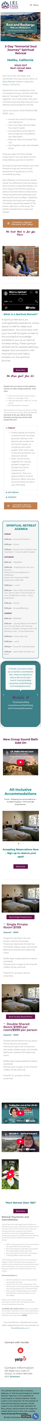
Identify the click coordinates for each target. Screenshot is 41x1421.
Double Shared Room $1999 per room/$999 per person (20, 1027)
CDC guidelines (24, 1233)
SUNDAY (12, 497)
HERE (24, 1315)
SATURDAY (13, 492)
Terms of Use (6, 1414)
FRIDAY (11, 428)
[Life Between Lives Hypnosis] (10, 5)
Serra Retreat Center (12, 81)
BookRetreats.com (20, 1328)
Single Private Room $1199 (15, 926)
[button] (21, 223)
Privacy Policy (22, 1414)
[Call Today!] (35, 1416)
